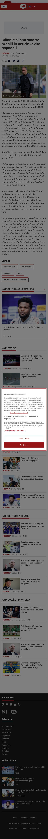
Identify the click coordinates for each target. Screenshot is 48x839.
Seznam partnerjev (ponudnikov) (14, 430)
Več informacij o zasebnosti (19, 413)
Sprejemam (24, 445)
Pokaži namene (24, 438)
